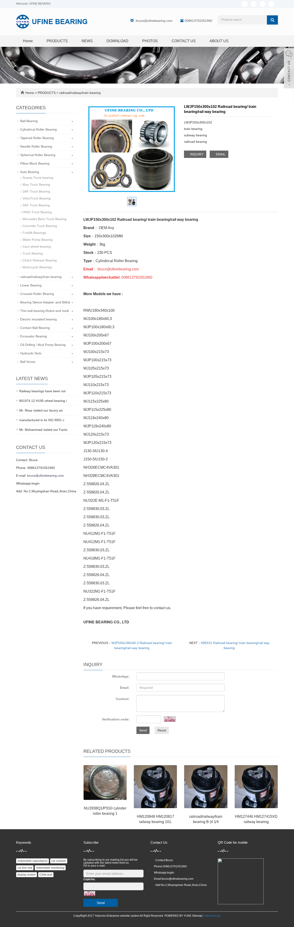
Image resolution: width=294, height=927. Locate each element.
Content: (123, 699)
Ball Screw (27, 362)
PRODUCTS (57, 41)
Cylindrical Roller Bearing (38, 129)
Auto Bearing (29, 172)
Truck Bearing (33, 253)
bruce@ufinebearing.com (154, 20)
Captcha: (89, 879)
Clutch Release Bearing (40, 260)
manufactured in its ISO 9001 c (41, 420)
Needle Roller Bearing (36, 146)
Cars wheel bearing (37, 246)
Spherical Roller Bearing (37, 155)
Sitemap (197, 915)
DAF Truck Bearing (36, 191)
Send (143, 730)
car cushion (58, 861)
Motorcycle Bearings (37, 267)
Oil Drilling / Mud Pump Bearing (43, 345)
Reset (162, 730)
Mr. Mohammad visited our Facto (43, 429)
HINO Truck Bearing (37, 212)
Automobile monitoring (50, 867)
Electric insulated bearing (38, 319)
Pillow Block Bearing (34, 163)
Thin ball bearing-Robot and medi (44, 311)
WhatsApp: (121, 676)
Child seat (46, 874)
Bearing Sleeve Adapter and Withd (45, 302)
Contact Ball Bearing (35, 328)
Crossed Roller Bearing (37, 294)
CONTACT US (184, 41)
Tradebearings (211, 915)
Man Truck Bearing (36, 184)
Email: (125, 687)
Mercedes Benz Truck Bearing (44, 219)
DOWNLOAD (117, 41)
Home (28, 41)
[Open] (289, 69)
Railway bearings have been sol (42, 391)
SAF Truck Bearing (36, 205)
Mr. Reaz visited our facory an (41, 410)
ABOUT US (219, 41)
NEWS (87, 41)
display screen (26, 874)
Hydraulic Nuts (30, 353)
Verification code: (116, 719)
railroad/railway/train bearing (79, 93)
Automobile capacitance (32, 861)
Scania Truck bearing (38, 177)
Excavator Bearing (33, 336)
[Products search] (272, 20)
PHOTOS (150, 41)
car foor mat (24, 867)
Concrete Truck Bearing (40, 226)
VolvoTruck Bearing (37, 198)
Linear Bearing (31, 285)
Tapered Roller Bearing (37, 138)
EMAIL (220, 154)
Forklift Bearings (34, 233)
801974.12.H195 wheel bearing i (43, 401)
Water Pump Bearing (38, 239)
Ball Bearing (29, 121)
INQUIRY (196, 154)
